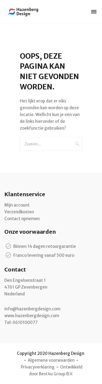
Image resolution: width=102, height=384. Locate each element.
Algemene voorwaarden (51, 360)
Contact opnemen (22, 218)
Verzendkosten (19, 211)
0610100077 (25, 322)
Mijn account (17, 205)
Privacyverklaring (38, 367)
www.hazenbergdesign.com (31, 315)
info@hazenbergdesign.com (32, 308)
